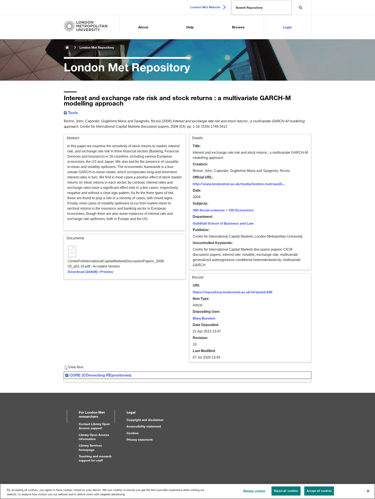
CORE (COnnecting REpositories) (99, 375)
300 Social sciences (209, 210)
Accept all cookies (319, 490)
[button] (65, 367)
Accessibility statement (144, 426)
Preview (106, 271)
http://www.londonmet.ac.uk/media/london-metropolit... (239, 184)
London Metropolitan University (67, 47)
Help (190, 27)
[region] (187, 491)
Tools (72, 112)
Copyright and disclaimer (145, 420)
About (143, 27)
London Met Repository (96, 47)
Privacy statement (140, 439)
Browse (238, 27)
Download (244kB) (83, 271)
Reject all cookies (286, 490)
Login (287, 27)
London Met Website (205, 7)
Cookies (133, 433)
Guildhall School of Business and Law (223, 223)
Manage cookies (254, 490)
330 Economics (241, 210)
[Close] (368, 491)
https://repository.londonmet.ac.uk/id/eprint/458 (232, 292)
